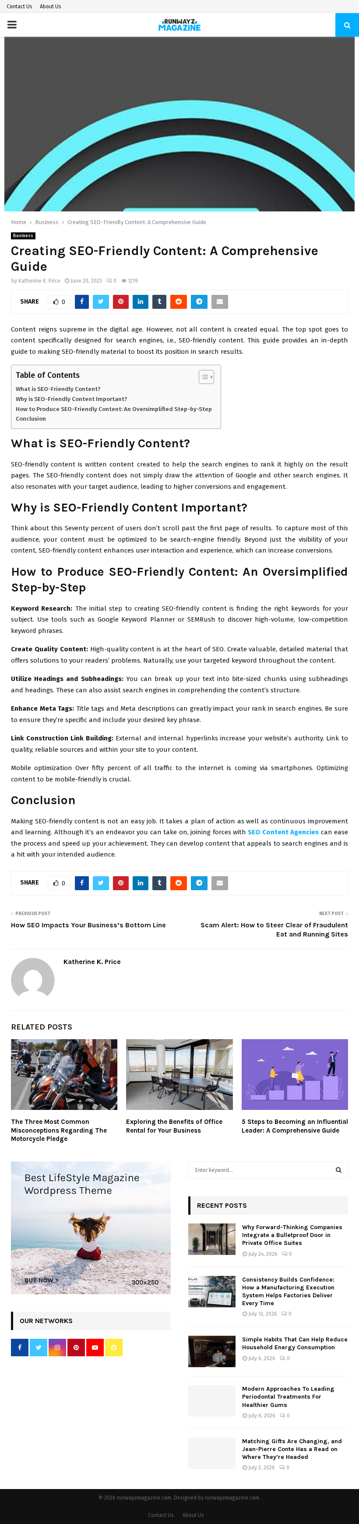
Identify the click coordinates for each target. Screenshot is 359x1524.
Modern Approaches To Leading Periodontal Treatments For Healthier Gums (288, 1396)
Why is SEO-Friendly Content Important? (71, 399)
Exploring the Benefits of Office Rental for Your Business (174, 1126)
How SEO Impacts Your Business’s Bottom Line (88, 925)
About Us (50, 6)
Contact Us (19, 6)
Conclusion (31, 418)
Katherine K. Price (39, 281)
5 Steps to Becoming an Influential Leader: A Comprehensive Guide (295, 1126)
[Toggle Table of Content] (202, 377)
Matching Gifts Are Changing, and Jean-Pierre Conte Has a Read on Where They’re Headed (292, 1449)
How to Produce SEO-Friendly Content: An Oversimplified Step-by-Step (114, 409)
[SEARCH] (338, 1170)
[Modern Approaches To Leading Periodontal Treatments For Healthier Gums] (212, 1401)
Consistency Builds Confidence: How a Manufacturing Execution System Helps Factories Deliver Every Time (288, 1291)
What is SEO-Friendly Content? (58, 389)
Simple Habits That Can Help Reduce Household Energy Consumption (295, 1343)
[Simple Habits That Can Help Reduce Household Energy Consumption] (212, 1351)
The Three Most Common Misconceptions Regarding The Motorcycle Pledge (59, 1130)
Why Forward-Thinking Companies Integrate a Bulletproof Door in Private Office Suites (292, 1235)
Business (23, 235)
